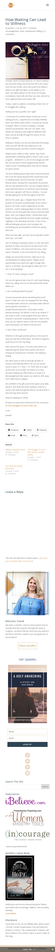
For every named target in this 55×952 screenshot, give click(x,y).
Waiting (39, 31)
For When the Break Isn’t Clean (14, 467)
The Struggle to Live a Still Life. (22, 405)
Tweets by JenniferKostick (16, 846)
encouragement (12, 31)
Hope (22, 31)
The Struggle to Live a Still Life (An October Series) (37, 452)
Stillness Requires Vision (15, 449)
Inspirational (30, 31)
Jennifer (11, 28)
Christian (32, 28)
